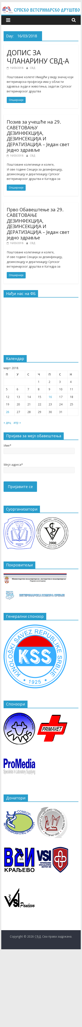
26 (7, 412)
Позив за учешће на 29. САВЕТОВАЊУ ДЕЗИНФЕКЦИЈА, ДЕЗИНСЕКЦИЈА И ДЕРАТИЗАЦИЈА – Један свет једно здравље (38, 135)
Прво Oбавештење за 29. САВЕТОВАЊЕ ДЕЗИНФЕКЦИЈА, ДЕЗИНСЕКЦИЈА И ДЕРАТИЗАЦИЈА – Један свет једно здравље (38, 223)
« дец (7, 422)
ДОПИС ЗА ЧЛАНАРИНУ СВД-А (38, 56)
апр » (17, 422)
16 (50, 397)
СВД (32, 68)
